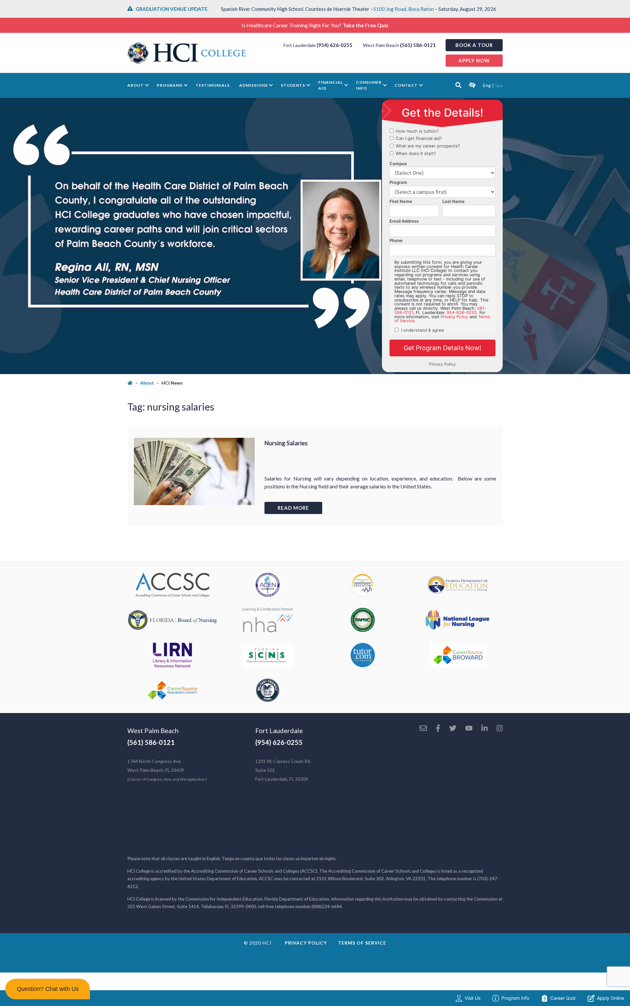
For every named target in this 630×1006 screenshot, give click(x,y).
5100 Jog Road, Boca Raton (403, 9)
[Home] (133, 383)
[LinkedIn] (484, 729)
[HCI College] (186, 53)
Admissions (253, 85)
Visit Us (472, 998)
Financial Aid (330, 85)
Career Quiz (563, 998)
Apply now (474, 60)
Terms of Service (362, 943)
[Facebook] (438, 729)
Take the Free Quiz (365, 25)
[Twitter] (452, 729)
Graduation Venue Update (172, 9)
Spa (499, 85)
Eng (487, 85)
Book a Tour (474, 45)
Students (293, 85)
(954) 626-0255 (334, 45)
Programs (169, 85)
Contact (406, 85)
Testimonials (213, 85)
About (135, 85)
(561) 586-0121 (418, 45)
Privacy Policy (306, 943)
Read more (293, 508)
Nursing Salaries (286, 443)
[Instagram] (499, 729)
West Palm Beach (152, 730)
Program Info (515, 998)
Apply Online (610, 998)
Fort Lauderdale (279, 730)
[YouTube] (468, 729)
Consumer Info (369, 85)
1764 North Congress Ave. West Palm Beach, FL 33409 (167, 770)
